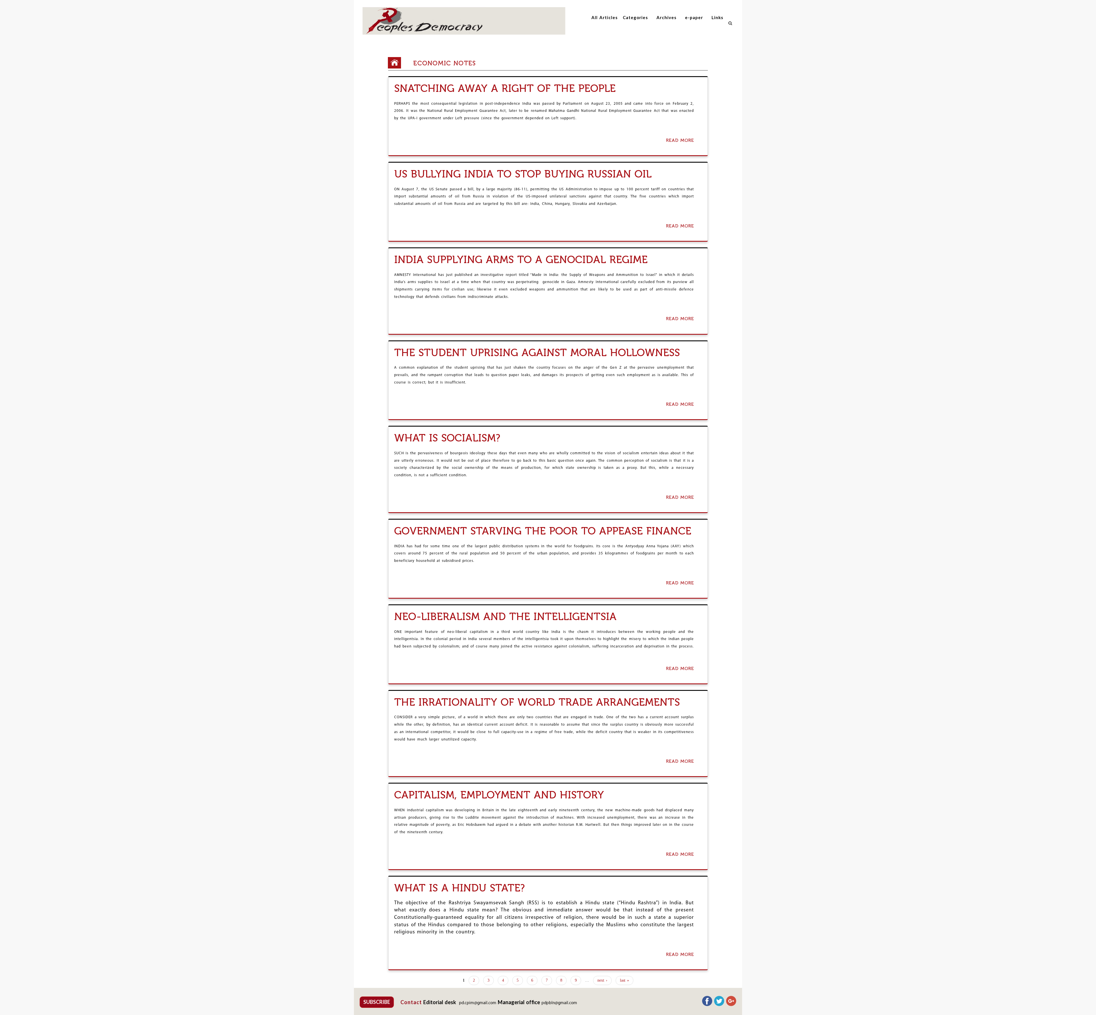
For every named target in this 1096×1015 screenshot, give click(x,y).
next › (602, 980)
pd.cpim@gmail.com (477, 1003)
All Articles (604, 17)
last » (624, 980)
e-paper (694, 17)
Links (717, 17)
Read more (681, 141)
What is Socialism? (447, 438)
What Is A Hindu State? (459, 888)
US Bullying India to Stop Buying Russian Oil (523, 174)
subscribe (376, 1002)
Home (396, 62)
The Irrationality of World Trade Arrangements (537, 702)
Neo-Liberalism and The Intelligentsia (505, 616)
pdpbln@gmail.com (559, 1003)
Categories (635, 17)
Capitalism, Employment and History (499, 795)
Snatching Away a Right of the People (505, 88)
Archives (666, 17)
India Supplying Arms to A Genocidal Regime (521, 259)
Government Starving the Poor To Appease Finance (542, 531)
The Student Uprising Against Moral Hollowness (537, 352)
